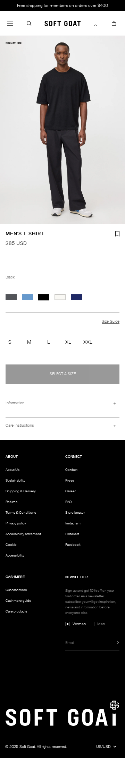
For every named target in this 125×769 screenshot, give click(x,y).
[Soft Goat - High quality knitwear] (62, 23)
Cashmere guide (18, 600)
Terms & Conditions (21, 512)
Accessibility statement (23, 534)
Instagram (73, 523)
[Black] (43, 297)
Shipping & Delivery (21, 491)
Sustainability (15, 480)
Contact (71, 469)
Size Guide (110, 321)
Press (69, 480)
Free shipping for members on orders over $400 (62, 5)
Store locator (75, 512)
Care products (16, 611)
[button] (29, 23)
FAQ (68, 502)
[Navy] (76, 297)
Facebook (73, 544)
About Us (12, 469)
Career (70, 491)
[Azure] (27, 297)
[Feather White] (60, 297)
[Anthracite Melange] (11, 297)
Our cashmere (16, 590)
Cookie (11, 545)
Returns (11, 502)
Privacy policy (16, 523)
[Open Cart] (113, 23)
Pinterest (72, 534)
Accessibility (15, 555)
